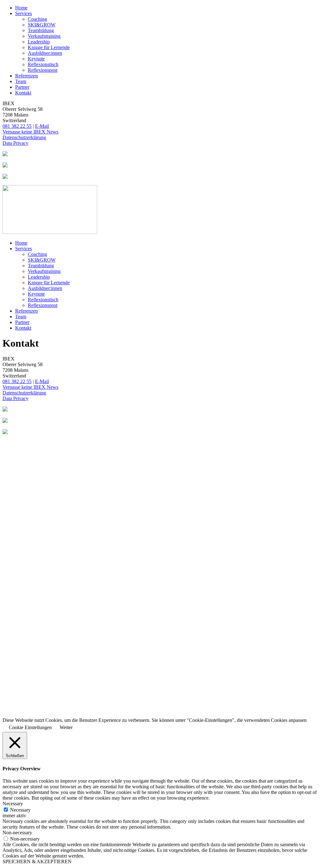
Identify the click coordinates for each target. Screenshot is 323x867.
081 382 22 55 (17, 126)
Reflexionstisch (43, 64)
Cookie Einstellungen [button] (30, 727)
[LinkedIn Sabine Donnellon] (161, 154)
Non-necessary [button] (17, 832)
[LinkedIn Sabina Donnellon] (161, 409)
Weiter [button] (66, 727)
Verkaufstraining (44, 36)
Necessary (20, 810)
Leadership (39, 41)
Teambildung (41, 30)
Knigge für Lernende (49, 47)
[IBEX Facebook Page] (161, 165)
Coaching (37, 19)
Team (20, 81)
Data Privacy (15, 143)
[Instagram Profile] (161, 177)
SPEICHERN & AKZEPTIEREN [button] (37, 861)
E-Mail (42, 126)
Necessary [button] (13, 803)
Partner (22, 87)
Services (23, 13)
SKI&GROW (42, 24)
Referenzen (26, 75)
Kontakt (23, 92)
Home (21, 7)
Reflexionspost (42, 70)
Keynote (36, 58)
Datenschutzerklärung (24, 137)
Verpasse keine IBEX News (30, 131)
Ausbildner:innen (45, 53)
